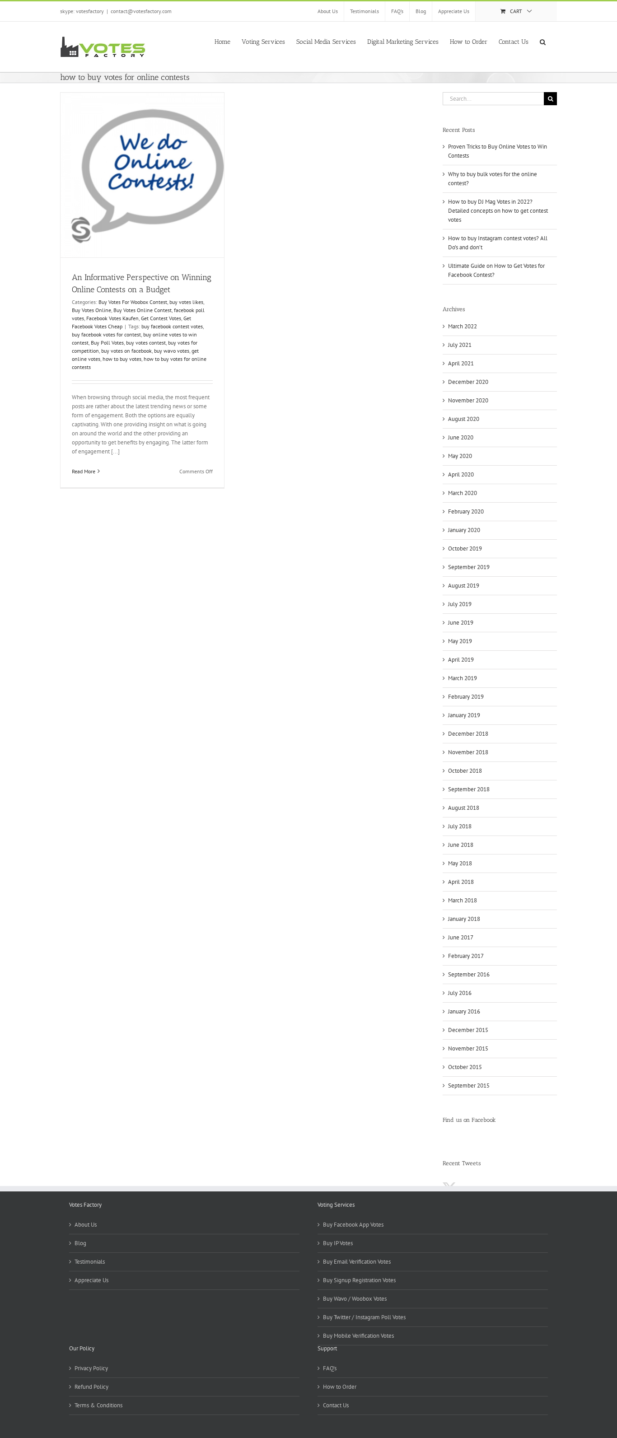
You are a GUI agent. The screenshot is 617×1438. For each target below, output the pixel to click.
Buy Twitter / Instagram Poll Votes (364, 1317)
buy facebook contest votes (172, 326)
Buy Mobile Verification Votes (358, 1336)
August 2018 (463, 808)
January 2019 (464, 715)
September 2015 (469, 1085)
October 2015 (465, 1067)
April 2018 (461, 882)
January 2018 (464, 919)
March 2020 (462, 493)
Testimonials (90, 1261)
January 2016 (464, 1011)
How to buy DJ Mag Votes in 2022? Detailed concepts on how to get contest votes (498, 211)
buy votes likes (186, 302)
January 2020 (464, 530)
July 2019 (460, 604)
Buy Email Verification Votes (357, 1261)
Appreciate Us (91, 1280)
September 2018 (469, 789)
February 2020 (466, 511)
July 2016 (460, 993)
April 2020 (461, 474)
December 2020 (468, 382)
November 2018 (468, 752)
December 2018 (468, 734)
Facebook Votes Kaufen (112, 318)
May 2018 (460, 863)
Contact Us (336, 1405)
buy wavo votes (171, 350)
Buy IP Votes (338, 1243)
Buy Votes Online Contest (142, 310)
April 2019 (461, 659)
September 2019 (469, 567)
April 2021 (461, 363)
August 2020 (463, 419)
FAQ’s (330, 1368)
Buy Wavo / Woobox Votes (355, 1299)
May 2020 (460, 456)
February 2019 (466, 696)
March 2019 (462, 678)
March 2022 (462, 326)
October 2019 (465, 548)
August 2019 (463, 585)
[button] (543, 41)
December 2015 (468, 1030)
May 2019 (460, 641)
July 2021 (460, 345)
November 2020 (468, 400)
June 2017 (460, 937)
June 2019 (460, 622)
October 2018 (465, 771)
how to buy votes (122, 358)
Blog (80, 1243)
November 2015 (468, 1048)
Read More (83, 471)
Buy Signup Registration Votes (359, 1280)
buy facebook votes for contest (106, 334)
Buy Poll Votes (107, 342)
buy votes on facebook (126, 350)
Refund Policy (91, 1387)
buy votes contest (146, 342)
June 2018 (460, 845)
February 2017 (466, 956)
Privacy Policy (91, 1368)
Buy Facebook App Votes (353, 1224)
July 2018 (460, 826)
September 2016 (469, 974)
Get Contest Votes (161, 318)
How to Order (339, 1387)
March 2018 (462, 900)
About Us (86, 1224)
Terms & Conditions (98, 1405)
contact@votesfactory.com (141, 11)
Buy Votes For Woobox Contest (132, 302)
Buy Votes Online (91, 310)
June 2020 (460, 437)
